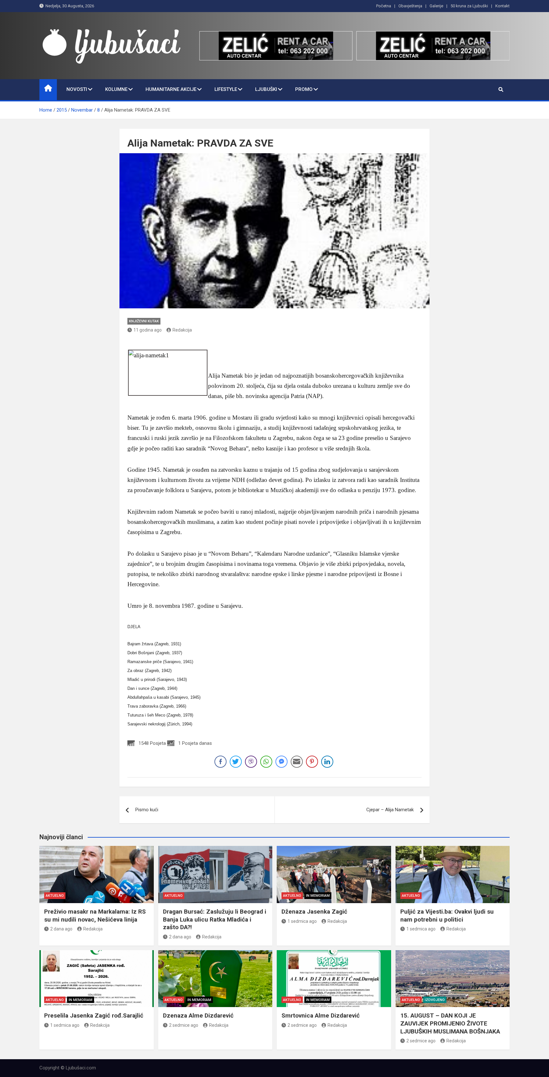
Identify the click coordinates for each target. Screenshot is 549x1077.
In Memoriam (318, 896)
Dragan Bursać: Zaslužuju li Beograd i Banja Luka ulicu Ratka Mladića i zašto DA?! (214, 919)
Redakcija (182, 330)
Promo (304, 89)
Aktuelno (55, 896)
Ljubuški (266, 89)
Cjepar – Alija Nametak (390, 810)
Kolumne (116, 89)
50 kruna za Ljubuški (469, 5)
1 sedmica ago (302, 921)
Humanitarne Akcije (171, 89)
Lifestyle (225, 89)
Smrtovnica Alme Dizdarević (320, 1015)
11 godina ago (147, 330)
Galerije (436, 5)
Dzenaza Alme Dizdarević (198, 1015)
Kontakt (502, 5)
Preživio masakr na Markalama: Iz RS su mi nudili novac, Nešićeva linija (95, 915)
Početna (383, 5)
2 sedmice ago (183, 1025)
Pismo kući (146, 810)
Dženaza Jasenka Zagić (314, 911)
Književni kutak (144, 321)
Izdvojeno (435, 1000)
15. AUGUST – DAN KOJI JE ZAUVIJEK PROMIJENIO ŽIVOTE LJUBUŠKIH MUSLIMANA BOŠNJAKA (450, 1023)
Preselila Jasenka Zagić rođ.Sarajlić (93, 1015)
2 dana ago (61, 928)
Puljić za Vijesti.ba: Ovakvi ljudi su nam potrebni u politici (447, 915)
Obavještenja (410, 5)
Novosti (76, 89)
